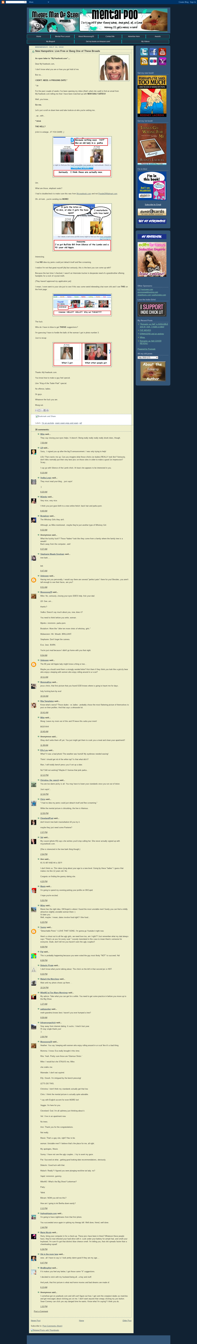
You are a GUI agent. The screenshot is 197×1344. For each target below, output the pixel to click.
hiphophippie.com (48, 1214)
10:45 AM (44, 732)
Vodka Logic (45, 478)
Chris (42, 799)
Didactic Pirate (46, 966)
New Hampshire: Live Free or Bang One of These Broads (67, 51)
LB (41, 448)
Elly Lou (44, 750)
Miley (42, 906)
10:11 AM (44, 677)
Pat (41, 952)
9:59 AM (43, 1018)
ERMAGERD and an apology (152, 334)
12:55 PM (44, 813)
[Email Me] (162, 66)
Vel (41, 837)
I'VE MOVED (145, 330)
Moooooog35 (46, 592)
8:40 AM (43, 511)
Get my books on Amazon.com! (98, 41)
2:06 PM (43, 1037)
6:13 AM (43, 1287)
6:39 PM (43, 1249)
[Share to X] (42, 410)
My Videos (145, 41)
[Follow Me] (143, 56)
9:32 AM (43, 530)
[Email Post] (35, 420)
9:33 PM (43, 974)
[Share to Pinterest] (47, 410)
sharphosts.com (144, 295)
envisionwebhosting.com (148, 292)
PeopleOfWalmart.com (107, 194)
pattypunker (45, 1009)
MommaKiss (45, 682)
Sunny (43, 927)
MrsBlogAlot (45, 1268)
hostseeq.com (147, 289)
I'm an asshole (48, 423)
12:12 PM (44, 775)
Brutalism (44, 516)
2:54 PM (43, 854)
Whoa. (142, 337)
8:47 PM (43, 1263)
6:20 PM (43, 922)
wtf (80, 423)
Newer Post (36, 1321)
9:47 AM (43, 571)
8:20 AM (43, 492)
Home (38, 36)
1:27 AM (43, 1004)
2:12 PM (43, 1208)
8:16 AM (43, 473)
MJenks (43, 497)
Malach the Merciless (49, 979)
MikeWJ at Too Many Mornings (54, 993)
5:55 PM (43, 901)
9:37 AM (43, 549)
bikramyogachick (48, 1023)
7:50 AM (43, 443)
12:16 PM (44, 794)
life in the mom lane (49, 1254)
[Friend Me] (153, 56)
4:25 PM (43, 882)
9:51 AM (43, 587)
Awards (158, 36)
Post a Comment (41, 1311)
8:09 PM (43, 947)
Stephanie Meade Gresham (52, 554)
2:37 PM (43, 832)
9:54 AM (43, 655)
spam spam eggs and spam (66, 423)
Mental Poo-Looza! (62, 36)
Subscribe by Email (153, 205)
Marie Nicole (45, 1233)
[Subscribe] (143, 66)
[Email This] (36, 410)
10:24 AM (44, 696)
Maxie (43, 886)
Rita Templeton (47, 701)
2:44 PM (43, 1227)
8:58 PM (43, 960)
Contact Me (110, 36)
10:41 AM (44, 713)
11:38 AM (44, 745)
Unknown (44, 576)
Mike (42, 434)
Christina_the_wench (49, 780)
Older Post (127, 1321)
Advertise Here (134, 36)
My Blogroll (50, 41)
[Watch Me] (162, 56)
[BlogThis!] (39, 410)
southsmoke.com (159, 295)
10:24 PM (44, 988)
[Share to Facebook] (44, 410)
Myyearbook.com (84, 194)
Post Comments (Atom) (52, 1326)
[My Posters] (153, 66)
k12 (139, 289)
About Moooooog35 (86, 36)
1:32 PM (43, 1307)
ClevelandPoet (46, 818)
